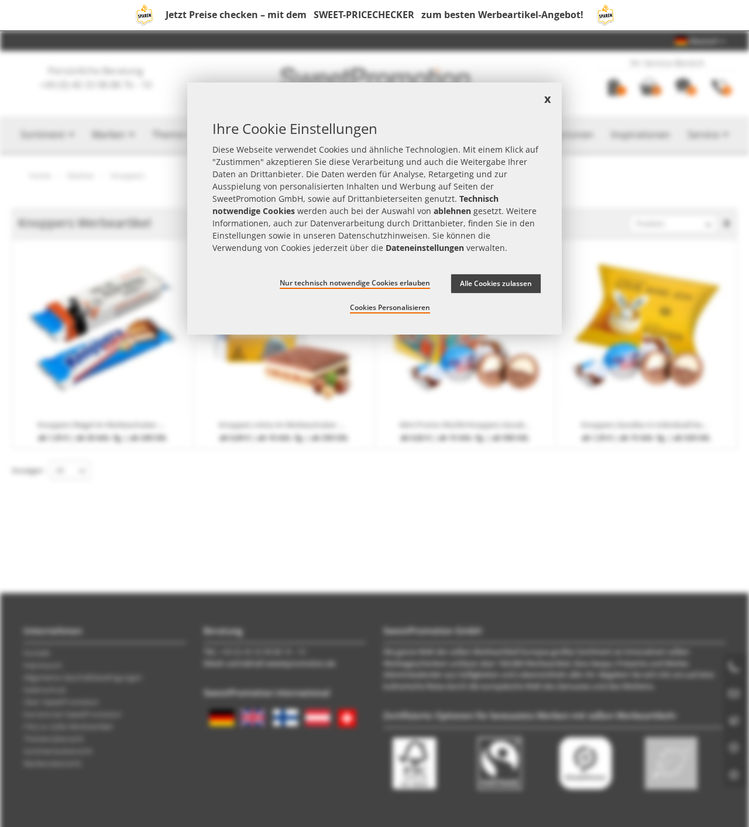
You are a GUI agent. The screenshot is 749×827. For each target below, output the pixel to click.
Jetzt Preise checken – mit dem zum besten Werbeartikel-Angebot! (374, 14)
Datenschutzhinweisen (383, 235)
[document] (374, 208)
